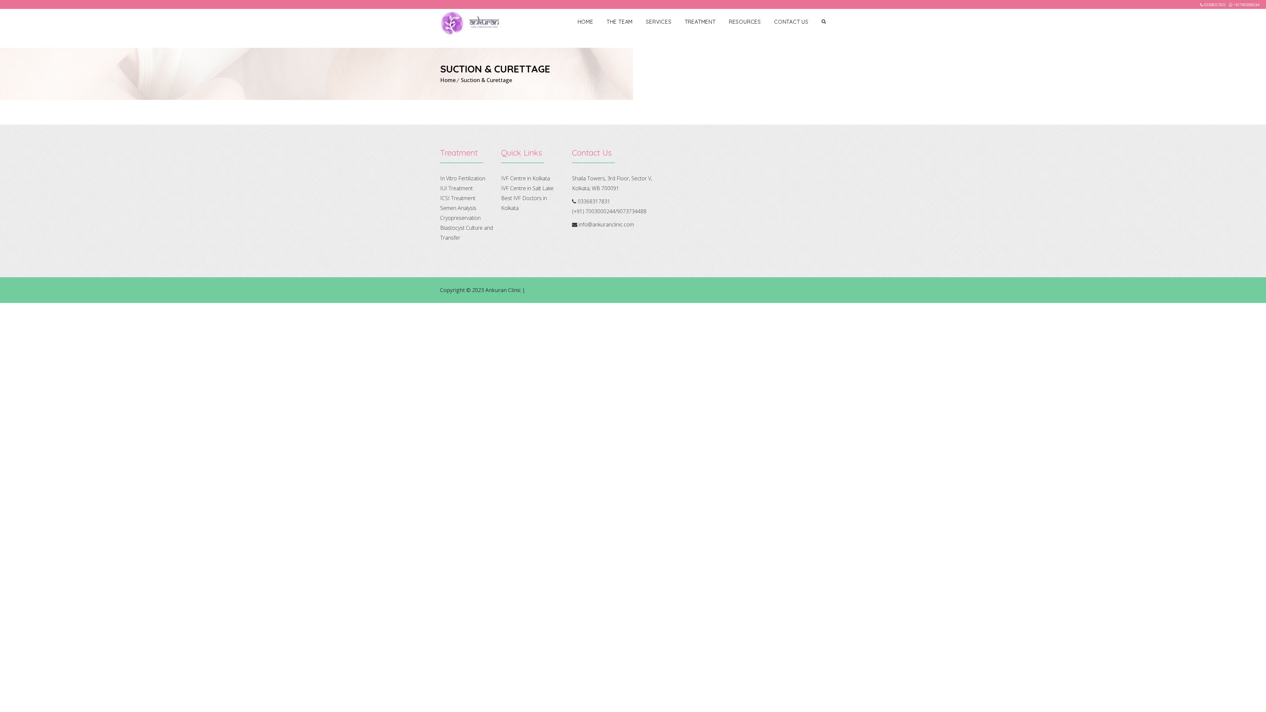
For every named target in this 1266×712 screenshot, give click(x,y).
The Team (620, 21)
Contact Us (791, 21)
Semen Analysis (458, 208)
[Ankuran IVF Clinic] (469, 23)
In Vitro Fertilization (462, 178)
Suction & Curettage (486, 80)
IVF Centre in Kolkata (525, 178)
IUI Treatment (456, 188)
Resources (745, 21)
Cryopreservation (460, 218)
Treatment (700, 21)
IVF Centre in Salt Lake (527, 188)
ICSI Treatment (457, 198)
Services (658, 21)
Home (585, 21)
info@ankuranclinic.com (606, 224)
